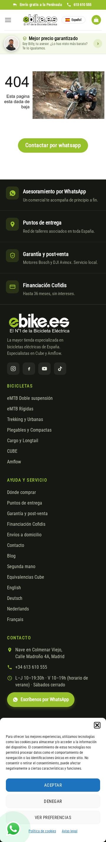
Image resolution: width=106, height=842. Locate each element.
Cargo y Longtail (22, 440)
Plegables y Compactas (29, 430)
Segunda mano (21, 566)
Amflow (14, 462)
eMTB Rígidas (20, 409)
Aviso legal (69, 831)
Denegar (53, 801)
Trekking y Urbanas (25, 419)
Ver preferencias (53, 817)
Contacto (15, 545)
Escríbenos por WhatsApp (45, 699)
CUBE (12, 451)
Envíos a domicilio (24, 535)
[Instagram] (13, 368)
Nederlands (18, 609)
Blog (11, 556)
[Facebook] (29, 368)
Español (77, 20)
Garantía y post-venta (27, 513)
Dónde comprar (21, 492)
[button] (97, 725)
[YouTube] (44, 368)
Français (15, 619)
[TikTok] (60, 368)
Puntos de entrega (24, 503)
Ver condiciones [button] (97, 43)
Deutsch (14, 598)
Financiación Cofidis (26, 524)
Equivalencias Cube (25, 577)
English (14, 587)
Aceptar (53, 785)
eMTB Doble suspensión (30, 398)
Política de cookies (42, 831)
